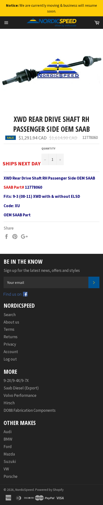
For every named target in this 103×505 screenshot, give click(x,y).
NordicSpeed (24, 490)
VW (6, 469)
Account (11, 351)
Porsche (10, 476)
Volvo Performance (20, 395)
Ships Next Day (21, 163)
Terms (9, 329)
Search (10, 314)
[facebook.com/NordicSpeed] (16, 295)
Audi (7, 431)
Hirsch (9, 402)
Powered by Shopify (49, 490)
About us (11, 322)
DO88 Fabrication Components (30, 410)
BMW (8, 439)
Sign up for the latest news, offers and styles (42, 270)
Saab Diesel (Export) (21, 388)
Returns (10, 336)
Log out (10, 359)
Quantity (48, 148)
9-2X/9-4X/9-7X (16, 380)
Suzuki (10, 461)
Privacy (10, 344)
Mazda (9, 454)
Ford (8, 446)
